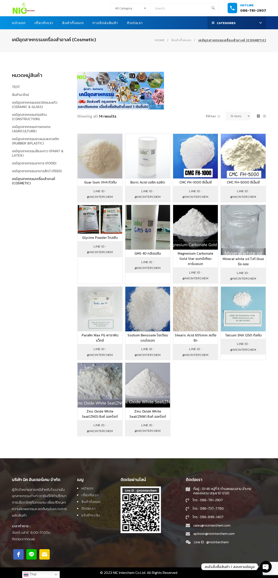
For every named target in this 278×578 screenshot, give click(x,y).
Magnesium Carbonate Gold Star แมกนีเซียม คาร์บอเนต (195, 258)
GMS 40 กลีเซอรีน (147, 253)
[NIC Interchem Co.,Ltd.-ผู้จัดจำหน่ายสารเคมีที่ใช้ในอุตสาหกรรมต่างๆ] (23, 8)
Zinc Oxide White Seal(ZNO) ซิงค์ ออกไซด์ (100, 414)
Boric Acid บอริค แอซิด (147, 182)
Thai (32, 574)
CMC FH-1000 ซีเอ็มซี (195, 182)
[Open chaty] (266, 567)
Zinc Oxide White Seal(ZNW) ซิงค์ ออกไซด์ (147, 414)
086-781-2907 (253, 10)
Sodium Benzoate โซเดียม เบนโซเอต (147, 337)
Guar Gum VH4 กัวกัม (100, 182)
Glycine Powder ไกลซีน (100, 237)
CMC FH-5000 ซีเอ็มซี (243, 182)
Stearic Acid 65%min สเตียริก (195, 337)
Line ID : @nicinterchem (100, 193)
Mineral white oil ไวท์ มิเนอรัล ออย (243, 261)
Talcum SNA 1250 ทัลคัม (243, 335)
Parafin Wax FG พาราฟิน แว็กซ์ (100, 337)
